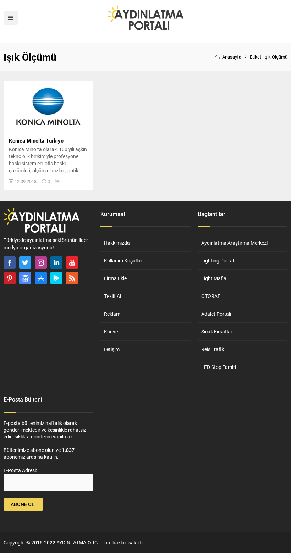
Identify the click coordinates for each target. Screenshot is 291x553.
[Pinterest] (10, 278)
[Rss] (72, 278)
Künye (111, 331)
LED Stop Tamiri (218, 367)
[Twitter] (25, 262)
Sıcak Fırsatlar (216, 331)
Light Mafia (213, 278)
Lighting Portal (217, 260)
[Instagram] (41, 262)
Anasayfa (231, 57)
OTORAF (210, 296)
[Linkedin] (56, 262)
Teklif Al (112, 296)
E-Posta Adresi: (20, 470)
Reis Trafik (212, 349)
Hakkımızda (117, 242)
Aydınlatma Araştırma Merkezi (234, 242)
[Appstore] (41, 278)
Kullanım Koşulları (123, 260)
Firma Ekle (115, 278)
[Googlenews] (25, 278)
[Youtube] (72, 262)
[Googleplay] (56, 278)
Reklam (112, 313)
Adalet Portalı (216, 313)
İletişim (112, 349)
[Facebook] (10, 262)
